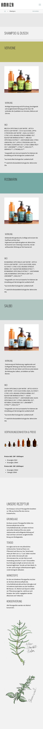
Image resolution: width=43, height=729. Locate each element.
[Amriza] (7, 4)
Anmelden (36, 11)
